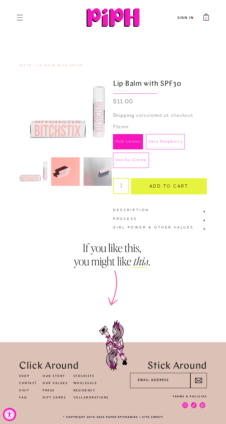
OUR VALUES (55, 383)
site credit (152, 416)
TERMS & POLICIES (190, 396)
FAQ (23, 397)
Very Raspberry (165, 142)
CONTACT (28, 383)
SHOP (24, 376)
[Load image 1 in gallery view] (33, 171)
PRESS (49, 390)
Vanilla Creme (131, 160)
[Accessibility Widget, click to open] (9, 414)
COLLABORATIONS (91, 397)
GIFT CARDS (54, 397)
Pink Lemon (128, 142)
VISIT (24, 390)
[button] (20, 17)
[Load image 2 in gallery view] (65, 171)
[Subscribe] (198, 380)
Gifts (25, 65)
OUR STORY (54, 376)
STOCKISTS (84, 376)
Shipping (123, 115)
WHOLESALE (85, 383)
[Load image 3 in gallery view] (98, 171)
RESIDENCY (85, 390)
